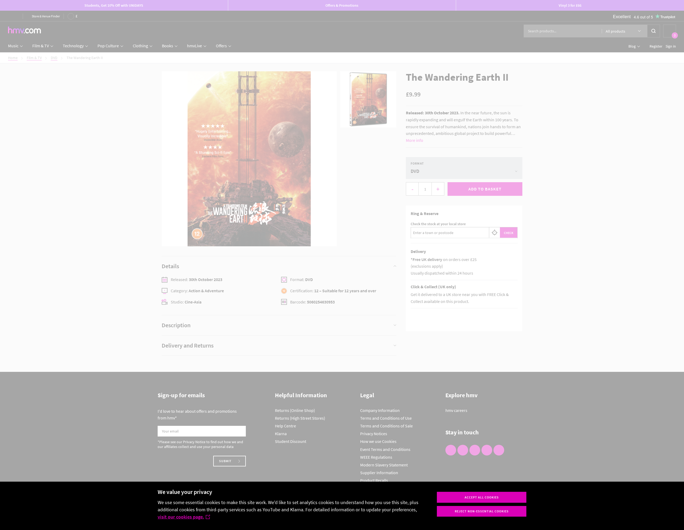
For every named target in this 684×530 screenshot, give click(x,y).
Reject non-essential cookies (482, 511)
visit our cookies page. (181, 517)
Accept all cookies (482, 497)
